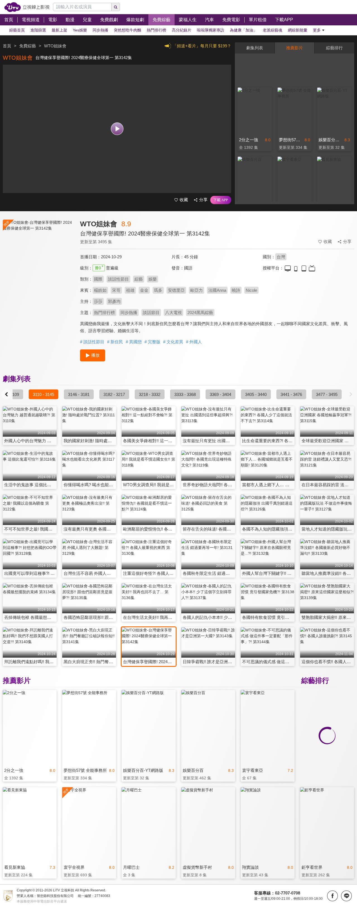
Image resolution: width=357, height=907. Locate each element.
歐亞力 (196, 290)
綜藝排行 (334, 47)
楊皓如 (100, 290)
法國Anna (217, 290)
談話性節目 (118, 279)
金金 (144, 290)
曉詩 (236, 290)
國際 (98, 279)
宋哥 (116, 290)
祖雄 (130, 290)
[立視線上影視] (27, 7)
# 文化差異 (173, 341)
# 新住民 (115, 341)
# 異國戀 (134, 341)
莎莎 (98, 301)
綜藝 (138, 279)
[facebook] (332, 895)
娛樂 (152, 279)
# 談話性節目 (92, 341)
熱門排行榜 (104, 312)
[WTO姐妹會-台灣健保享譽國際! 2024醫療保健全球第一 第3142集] (38, 269)
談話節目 (151, 312)
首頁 (7, 45)
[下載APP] (220, 200)
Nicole (251, 290)
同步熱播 (128, 312)
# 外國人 (194, 341)
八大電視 (173, 312)
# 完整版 (152, 341)
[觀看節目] (117, 129)
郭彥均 (114, 301)
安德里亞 (176, 290)
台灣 (281, 256)
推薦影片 (294, 47)
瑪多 (158, 290)
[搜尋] (116, 7)
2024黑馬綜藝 (200, 312)
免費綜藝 (27, 45)
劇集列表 (254, 47)
